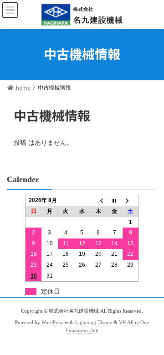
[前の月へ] (98, 200)
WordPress (52, 322)
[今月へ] (114, 200)
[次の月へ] (131, 200)
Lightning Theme (93, 322)
